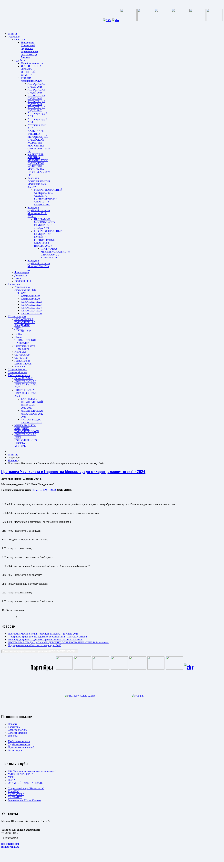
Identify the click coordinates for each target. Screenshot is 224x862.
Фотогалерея (21, 272)
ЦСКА (18, 334)
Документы (20, 275)
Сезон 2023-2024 (23, 378)
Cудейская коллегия (32, 63)
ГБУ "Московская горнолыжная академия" (32, 771)
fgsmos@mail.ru (10, 846)
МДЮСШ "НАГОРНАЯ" (22, 774)
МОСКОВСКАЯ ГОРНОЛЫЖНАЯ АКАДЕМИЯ (24, 322)
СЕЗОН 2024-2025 (31, 310)
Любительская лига (19, 375)
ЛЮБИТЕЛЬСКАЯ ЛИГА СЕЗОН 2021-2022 (25, 384)
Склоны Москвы (17, 372)
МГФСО (13, 777)
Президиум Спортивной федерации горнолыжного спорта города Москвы (29, 50)
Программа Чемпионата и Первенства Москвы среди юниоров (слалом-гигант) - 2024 (73, 471)
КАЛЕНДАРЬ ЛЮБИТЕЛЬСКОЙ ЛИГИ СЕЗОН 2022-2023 (32, 403)
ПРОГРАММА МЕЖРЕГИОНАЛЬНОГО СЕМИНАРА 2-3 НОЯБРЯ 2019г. (55, 253)
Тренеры (13, 735)
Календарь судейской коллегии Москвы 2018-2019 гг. (39, 265)
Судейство (20, 60)
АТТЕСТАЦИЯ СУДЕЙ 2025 (36, 85)
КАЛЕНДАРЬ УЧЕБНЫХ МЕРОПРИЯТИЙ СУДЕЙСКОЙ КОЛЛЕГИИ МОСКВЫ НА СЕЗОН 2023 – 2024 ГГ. (39, 141)
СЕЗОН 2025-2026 (31, 313)
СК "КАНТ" (21, 357)
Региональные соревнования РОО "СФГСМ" (25, 290)
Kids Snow (20, 366)
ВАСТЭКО (49, 490)
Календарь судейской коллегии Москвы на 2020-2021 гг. (39, 182)
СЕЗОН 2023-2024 (31, 307)
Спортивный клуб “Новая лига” (26, 788)
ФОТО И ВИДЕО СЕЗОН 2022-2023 (31, 421)
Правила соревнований (21, 747)
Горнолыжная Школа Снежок (22, 362)
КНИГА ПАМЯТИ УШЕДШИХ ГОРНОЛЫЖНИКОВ (26, 428)
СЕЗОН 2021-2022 (31, 301)
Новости (19, 278)
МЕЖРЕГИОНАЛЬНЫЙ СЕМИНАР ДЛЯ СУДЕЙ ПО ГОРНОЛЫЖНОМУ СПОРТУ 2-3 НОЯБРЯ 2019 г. (48, 238)
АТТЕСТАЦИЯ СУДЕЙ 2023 (36, 91)
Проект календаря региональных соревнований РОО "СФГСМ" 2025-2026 (39, 651)
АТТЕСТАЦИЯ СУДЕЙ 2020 (36, 109)
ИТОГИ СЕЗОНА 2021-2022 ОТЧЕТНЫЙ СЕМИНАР (31, 70)
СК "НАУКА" (22, 354)
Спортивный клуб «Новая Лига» (24, 347)
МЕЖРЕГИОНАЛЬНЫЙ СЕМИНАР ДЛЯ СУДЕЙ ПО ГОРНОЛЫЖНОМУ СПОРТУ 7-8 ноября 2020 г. (48, 197)
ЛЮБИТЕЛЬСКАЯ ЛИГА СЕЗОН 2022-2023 (25, 393)
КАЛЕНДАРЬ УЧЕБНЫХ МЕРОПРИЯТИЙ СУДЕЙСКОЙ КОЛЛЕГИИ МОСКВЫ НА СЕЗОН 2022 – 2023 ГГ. (39, 164)
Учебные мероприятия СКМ (31, 79)
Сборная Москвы (17, 369)
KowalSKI (20, 351)
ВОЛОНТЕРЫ (22, 281)
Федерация (14, 36)
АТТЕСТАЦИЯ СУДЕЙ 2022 (36, 97)
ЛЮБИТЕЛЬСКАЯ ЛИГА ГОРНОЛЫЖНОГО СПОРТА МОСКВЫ (25, 440)
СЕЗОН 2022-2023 (31, 304)
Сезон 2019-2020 (30, 298)
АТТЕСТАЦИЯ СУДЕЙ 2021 (36, 103)
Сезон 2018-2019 (30, 295)
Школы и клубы (17, 316)
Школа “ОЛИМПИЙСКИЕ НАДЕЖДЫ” (25, 340)
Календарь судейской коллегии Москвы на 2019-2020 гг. (39, 212)
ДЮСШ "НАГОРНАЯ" (22, 330)
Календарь (14, 284)
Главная (12, 33)
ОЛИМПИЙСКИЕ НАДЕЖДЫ (25, 782)
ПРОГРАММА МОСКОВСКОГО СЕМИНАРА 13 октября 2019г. (44, 223)
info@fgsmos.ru (10, 843)
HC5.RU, (37, 490)
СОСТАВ (19, 39)
